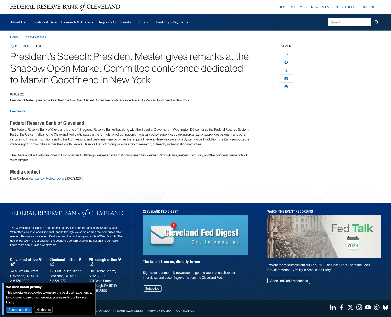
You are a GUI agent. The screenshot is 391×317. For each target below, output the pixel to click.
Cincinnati (63, 259)
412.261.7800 (98, 290)
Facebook (342, 307)
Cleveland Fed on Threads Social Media (377, 307)
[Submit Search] (376, 22)
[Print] (286, 86)
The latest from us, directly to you (171, 261)
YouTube (368, 307)
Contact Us (185, 311)
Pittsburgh (103, 259)
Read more (17, 111)
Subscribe (371, 7)
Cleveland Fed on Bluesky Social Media (385, 307)
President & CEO (292, 7)
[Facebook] (286, 62)
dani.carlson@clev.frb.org (46, 178)
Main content (20, 2)
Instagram (359, 307)
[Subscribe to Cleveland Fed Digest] (195, 236)
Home (14, 37)
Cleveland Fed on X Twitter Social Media (350, 307)
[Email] (286, 78)
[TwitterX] (286, 70)
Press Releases (35, 37)
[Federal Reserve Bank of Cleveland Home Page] (65, 7)
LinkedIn (333, 307)
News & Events (324, 7)
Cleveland (24, 259)
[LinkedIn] (286, 54)
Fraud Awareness (129, 311)
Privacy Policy (160, 311)
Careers (350, 7)
